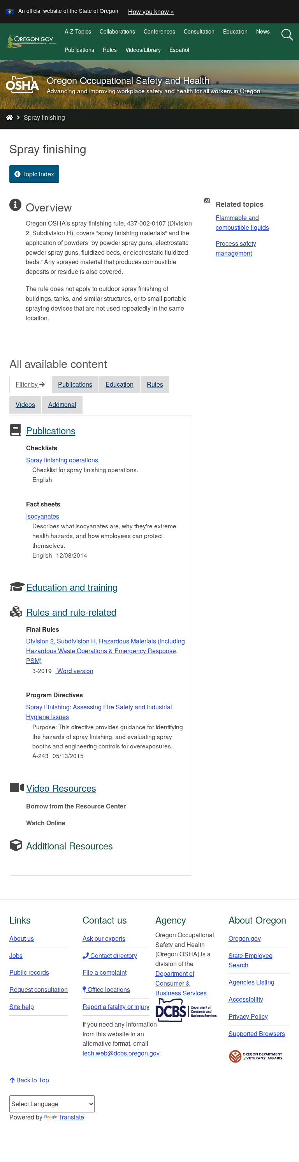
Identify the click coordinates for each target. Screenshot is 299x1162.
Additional (62, 404)
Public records (29, 972)
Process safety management (236, 248)
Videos (25, 404)
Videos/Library (143, 49)
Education (235, 31)
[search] (287, 41)
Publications (79, 49)
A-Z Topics (78, 31)
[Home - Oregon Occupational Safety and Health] (9, 117)
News (263, 31)
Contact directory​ (113, 955)
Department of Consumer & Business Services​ (181, 983)
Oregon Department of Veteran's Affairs (256, 1056)
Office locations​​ (108, 989)
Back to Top (32, 1079)
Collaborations (117, 31)
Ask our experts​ (104, 938)
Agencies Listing (251, 981)
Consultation (199, 31)
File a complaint (105, 972)
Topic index (37, 173)
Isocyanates (42, 516)
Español (179, 49)
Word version (74, 670)
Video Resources (61, 787)
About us (21, 938)
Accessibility (246, 999)
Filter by (27, 384)
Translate (71, 1116)
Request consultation (38, 989)
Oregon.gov (245, 938)
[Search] (287, 35)
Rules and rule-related (71, 611)
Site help (21, 1006)
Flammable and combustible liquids (242, 222)
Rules (110, 49)
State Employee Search (251, 960)
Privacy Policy (248, 1016)
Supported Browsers (257, 1033)
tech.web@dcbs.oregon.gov (121, 1052)
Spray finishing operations (62, 459)
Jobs (16, 955)
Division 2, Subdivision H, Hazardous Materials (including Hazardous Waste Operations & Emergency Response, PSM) (105, 650)
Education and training (72, 586)
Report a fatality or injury (116, 1006)
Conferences (159, 31)
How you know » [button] (151, 11)
